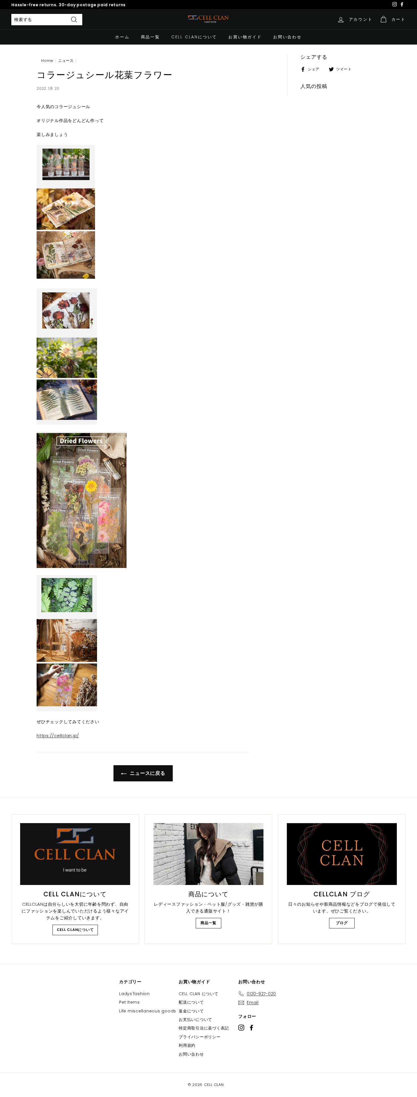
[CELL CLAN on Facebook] (251, 1027)
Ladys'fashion (134, 994)
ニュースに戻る (147, 773)
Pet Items (129, 1002)
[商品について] (208, 854)
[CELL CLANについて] (75, 854)
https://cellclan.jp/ (58, 736)
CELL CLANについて (194, 37)
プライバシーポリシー (200, 1037)
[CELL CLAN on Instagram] (241, 1027)
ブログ (342, 923)
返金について (191, 1011)
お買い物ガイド (245, 37)
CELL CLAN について (198, 994)
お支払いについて (195, 1019)
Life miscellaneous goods (147, 1011)
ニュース (66, 60)
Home (47, 60)
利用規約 (187, 1045)
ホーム (122, 37)
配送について (191, 1002)
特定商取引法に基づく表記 (204, 1028)
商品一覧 (150, 37)
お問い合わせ (287, 37)
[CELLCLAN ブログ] (342, 854)
